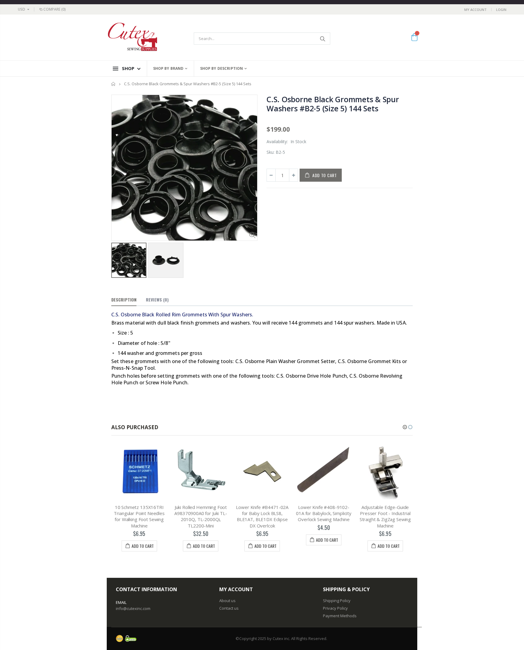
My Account (475, 9)
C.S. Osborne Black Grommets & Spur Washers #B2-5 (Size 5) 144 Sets (333, 103)
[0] (414, 38)
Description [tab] (123, 299)
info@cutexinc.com (133, 608)
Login (501, 9)
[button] (405, 427)
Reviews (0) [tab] (157, 299)
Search (322, 38)
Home (113, 84)
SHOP (128, 68)
